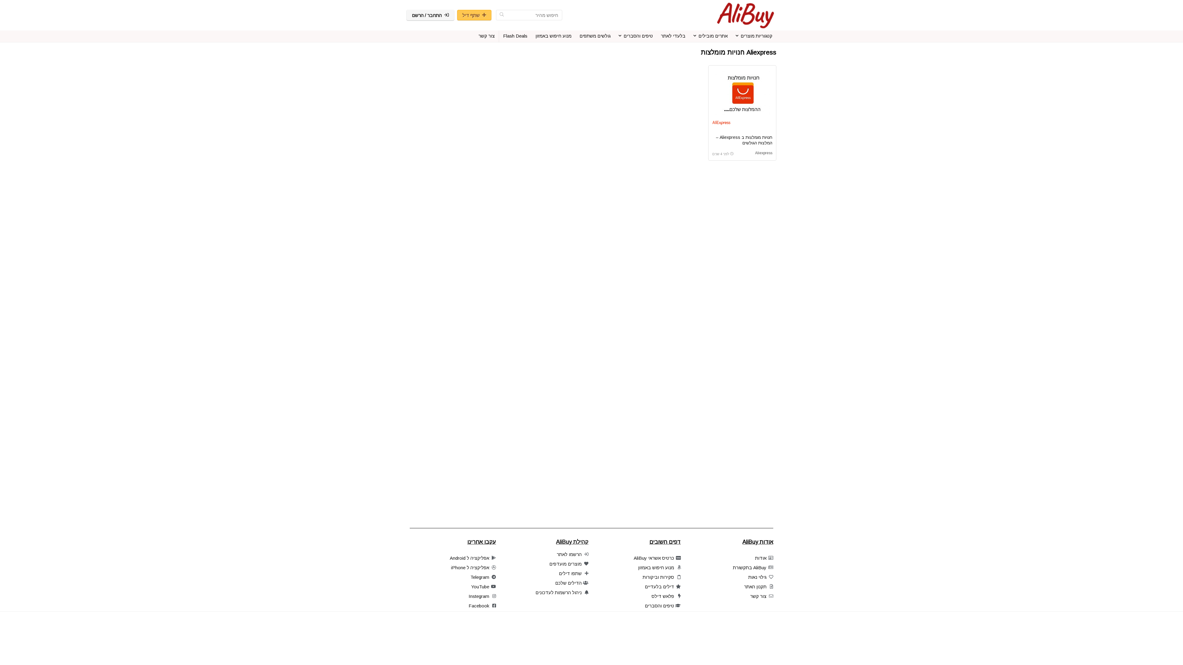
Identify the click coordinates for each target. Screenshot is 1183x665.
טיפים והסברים (638, 35)
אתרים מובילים (713, 35)
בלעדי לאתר (673, 35)
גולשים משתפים (595, 35)
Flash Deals (515, 35)
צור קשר (486, 35)
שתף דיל (471, 15)
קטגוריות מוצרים (756, 35)
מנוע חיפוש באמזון (553, 35)
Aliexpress (763, 153)
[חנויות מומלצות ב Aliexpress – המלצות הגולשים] (742, 92)
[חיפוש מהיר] (501, 15)
